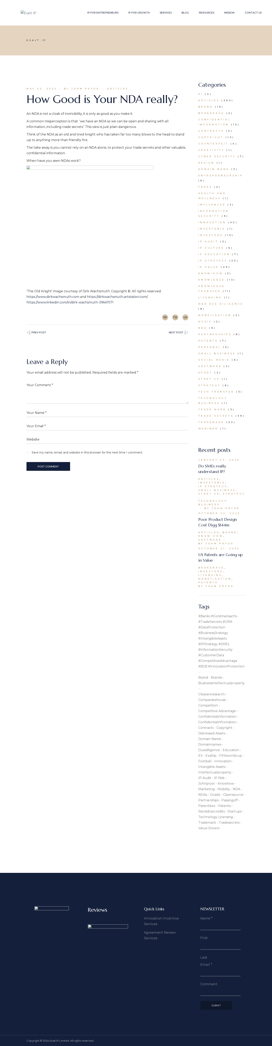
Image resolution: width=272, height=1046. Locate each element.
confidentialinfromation (217, 722)
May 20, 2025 (41, 88)
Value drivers (208, 828)
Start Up (209, 379)
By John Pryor (82, 88)
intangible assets (211, 767)
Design (206, 162)
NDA (202, 328)
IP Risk (219, 778)
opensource (233, 795)
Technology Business (212, 502)
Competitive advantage (217, 711)
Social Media (214, 359)
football (205, 761)
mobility (224, 789)
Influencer (212, 204)
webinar (208, 428)
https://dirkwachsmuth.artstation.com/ (117, 297)
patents (224, 806)
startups (235, 811)
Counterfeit (213, 143)
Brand (205, 106)
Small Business (217, 353)
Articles (117, 88)
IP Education (214, 254)
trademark (207, 822)
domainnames (209, 744)
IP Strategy (213, 260)
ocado (215, 795)
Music (205, 321)
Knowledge (211, 279)
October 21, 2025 (219, 548)
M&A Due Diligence (221, 303)
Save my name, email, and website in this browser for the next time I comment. (87, 452)
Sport (205, 372)
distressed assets (211, 733)
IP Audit (208, 241)
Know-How (210, 273)
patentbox (206, 806)
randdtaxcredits (211, 811)
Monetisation (215, 315)
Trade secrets (216, 415)
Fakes (205, 186)
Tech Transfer (216, 391)
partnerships (208, 800)
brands (216, 677)
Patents (208, 340)
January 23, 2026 (219, 459)
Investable (211, 228)
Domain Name (214, 169)
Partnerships (215, 334)
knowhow (226, 783)
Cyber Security (217, 156)
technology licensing (215, 817)
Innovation (212, 222)
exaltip (210, 756)
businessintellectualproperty (221, 683)
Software (210, 366)
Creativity (211, 150)
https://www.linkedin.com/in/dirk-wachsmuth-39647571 (69, 302)
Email (206, 965)
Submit (216, 1005)
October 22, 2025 (219, 513)
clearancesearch (211, 694)
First (204, 938)
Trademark (211, 422)
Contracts (211, 131)
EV (200, 756)
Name (206, 918)
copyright (224, 728)
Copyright (211, 137)
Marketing (206, 789)
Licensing (210, 297)
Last (203, 957)
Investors (210, 235)
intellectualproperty (214, 772)
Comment (208, 984)
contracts (206, 728)
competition (208, 705)
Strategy (209, 385)
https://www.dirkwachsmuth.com (52, 297)
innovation (223, 761)
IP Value (208, 267)
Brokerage (211, 113)
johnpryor (206, 783)
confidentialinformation (217, 716)
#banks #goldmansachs (217, 616)
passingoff (229, 800)
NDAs (202, 795)
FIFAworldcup (230, 756)
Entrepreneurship (220, 175)
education (231, 750)
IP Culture (211, 247)
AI (200, 94)
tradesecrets (229, 822)
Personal (209, 347)
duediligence (209, 750)
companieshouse (212, 700)
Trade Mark (212, 409)
